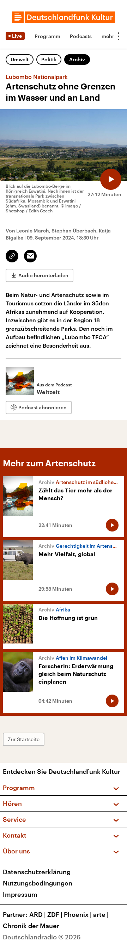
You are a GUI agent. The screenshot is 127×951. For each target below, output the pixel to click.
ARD (37, 914)
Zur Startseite (24, 739)
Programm (47, 36)
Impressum (20, 894)
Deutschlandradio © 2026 (42, 937)
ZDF (54, 914)
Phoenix (78, 914)
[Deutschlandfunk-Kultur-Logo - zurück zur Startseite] (63, 17)
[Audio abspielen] (110, 179)
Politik (48, 59)
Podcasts (81, 36)
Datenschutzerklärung (37, 872)
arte (101, 914)
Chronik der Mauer (31, 926)
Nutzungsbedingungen (37, 883)
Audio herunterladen (43, 275)
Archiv (77, 59)
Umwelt (20, 59)
